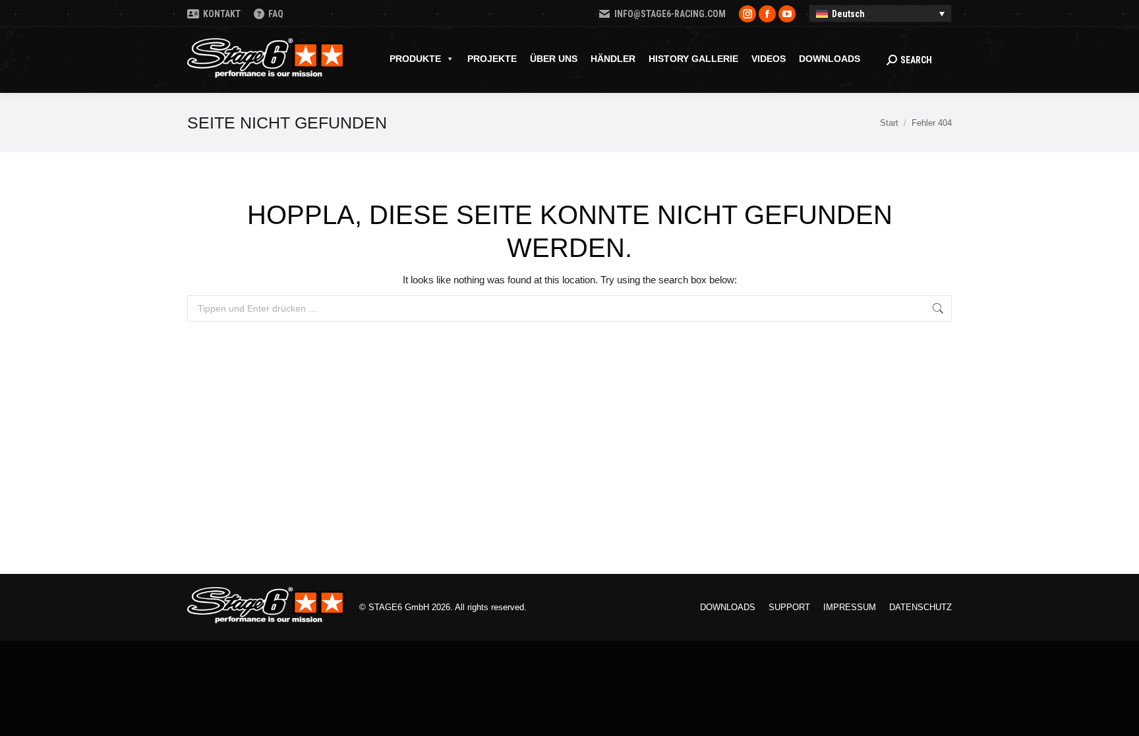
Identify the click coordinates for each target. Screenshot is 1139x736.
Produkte (415, 58)
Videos (768, 58)
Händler (613, 58)
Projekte (492, 58)
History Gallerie (693, 58)
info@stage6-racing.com (670, 14)
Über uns (553, 58)
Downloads (829, 58)
